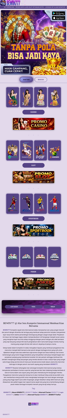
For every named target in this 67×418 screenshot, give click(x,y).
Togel (33, 306)
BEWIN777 (6, 330)
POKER (33, 272)
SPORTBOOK (33, 218)
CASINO (33, 112)
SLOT (33, 165)
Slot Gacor (14, 306)
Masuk (41, 80)
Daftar (26, 80)
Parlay (53, 306)
